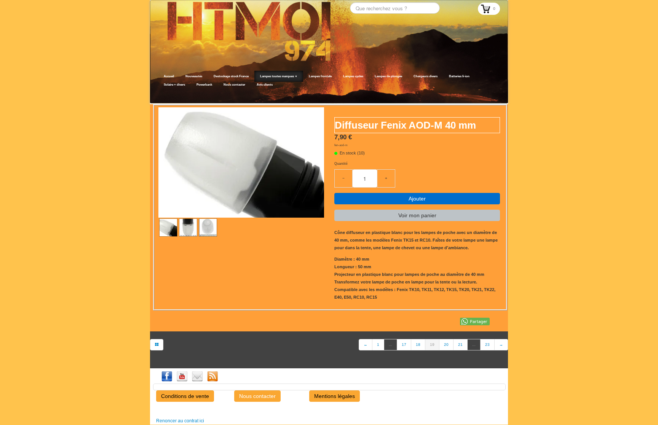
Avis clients (265, 84)
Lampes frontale (320, 76)
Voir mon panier (417, 215)
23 (487, 344)
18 (418, 344)
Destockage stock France (231, 76)
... (390, 344)
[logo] (160, 94)
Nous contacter (234, 84)
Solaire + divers (174, 84)
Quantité (341, 164)
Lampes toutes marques (278, 76)
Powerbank (204, 84)
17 (404, 344)
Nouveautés (193, 76)
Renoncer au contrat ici (180, 420)
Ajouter (417, 199)
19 (432, 344)
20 (446, 344)
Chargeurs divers (426, 76)
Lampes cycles (353, 76)
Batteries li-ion (459, 76)
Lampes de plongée (388, 76)
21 (460, 344)
